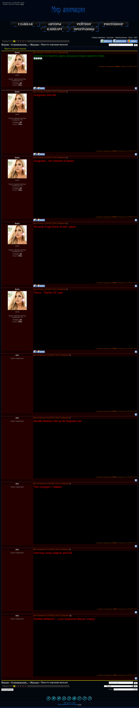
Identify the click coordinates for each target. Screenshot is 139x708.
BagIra (17, 52)
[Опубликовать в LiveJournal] (84, 698)
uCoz (79, 704)
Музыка (34, 44)
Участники (110, 37)
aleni (17, 355)
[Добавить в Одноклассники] (69, 698)
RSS (22, 4)
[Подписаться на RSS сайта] (90, 698)
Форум (5, 44)
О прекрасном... (19, 44)
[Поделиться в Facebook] (48, 698)
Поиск (130, 37)
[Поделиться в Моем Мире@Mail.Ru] (74, 698)
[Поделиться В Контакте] (53, 698)
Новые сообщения (98, 37)
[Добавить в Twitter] (59, 698)
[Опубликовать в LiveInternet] (64, 698)
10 (70, 615)
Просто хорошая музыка (54, 44)
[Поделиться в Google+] (79, 698)
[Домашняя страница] (41, 88)
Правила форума (121, 37)
